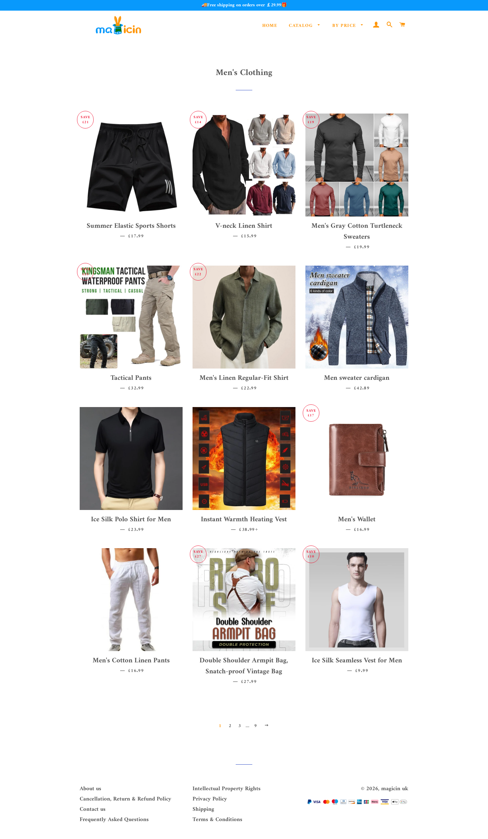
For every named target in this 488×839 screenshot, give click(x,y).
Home (270, 26)
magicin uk (394, 789)
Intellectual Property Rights (227, 789)
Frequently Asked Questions (114, 820)
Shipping (203, 809)
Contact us (93, 809)
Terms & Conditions (217, 820)
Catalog (301, 26)
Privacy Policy (210, 799)
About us (90, 789)
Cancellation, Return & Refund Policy (125, 799)
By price (345, 26)
